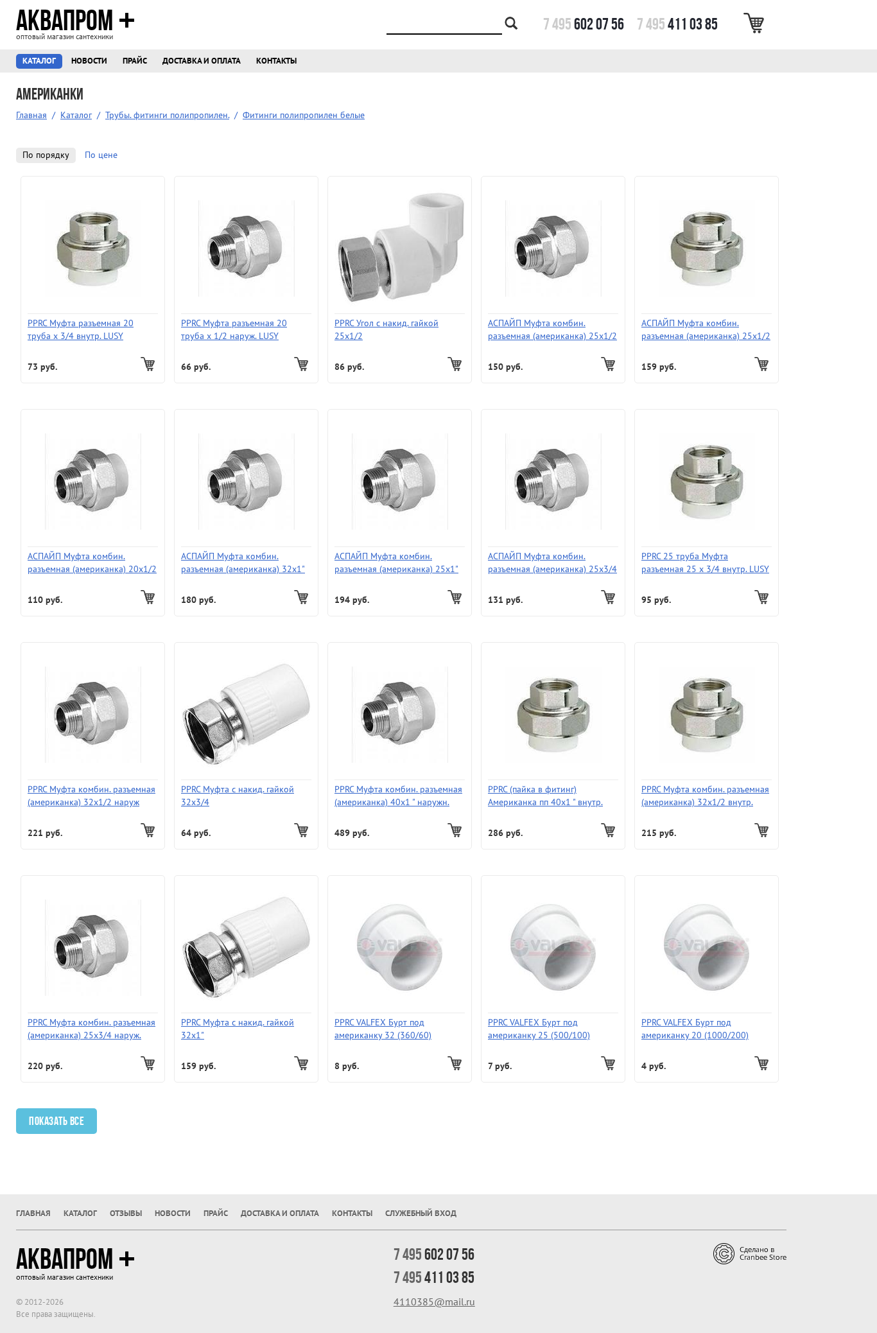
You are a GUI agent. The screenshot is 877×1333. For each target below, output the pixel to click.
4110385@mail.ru (434, 1302)
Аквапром (64, 20)
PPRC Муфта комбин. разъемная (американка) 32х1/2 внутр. (705, 796)
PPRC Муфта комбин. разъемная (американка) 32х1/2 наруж (91, 796)
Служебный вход (420, 1213)
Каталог (39, 61)
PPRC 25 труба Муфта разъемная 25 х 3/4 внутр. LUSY (705, 563)
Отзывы (126, 1213)
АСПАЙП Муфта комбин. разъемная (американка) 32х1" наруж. (243, 563)
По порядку (45, 155)
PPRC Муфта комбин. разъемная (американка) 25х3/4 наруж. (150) (91, 1029)
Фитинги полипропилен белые (304, 115)
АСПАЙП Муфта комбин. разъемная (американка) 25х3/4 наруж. (552, 563)
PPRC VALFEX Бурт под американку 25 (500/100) (539, 1029)
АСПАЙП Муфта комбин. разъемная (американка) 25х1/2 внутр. (705, 330)
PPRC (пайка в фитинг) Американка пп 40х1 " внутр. (545, 796)
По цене (101, 155)
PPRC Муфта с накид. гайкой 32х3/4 (237, 796)
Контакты (276, 61)
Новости (89, 61)
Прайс (135, 61)
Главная (31, 115)
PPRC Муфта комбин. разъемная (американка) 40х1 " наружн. (398, 796)
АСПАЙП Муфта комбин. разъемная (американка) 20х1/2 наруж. (92, 563)
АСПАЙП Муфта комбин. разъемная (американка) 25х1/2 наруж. (552, 330)
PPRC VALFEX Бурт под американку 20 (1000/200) (695, 1029)
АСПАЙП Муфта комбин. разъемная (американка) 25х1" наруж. (396, 563)
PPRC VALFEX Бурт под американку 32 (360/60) (382, 1029)
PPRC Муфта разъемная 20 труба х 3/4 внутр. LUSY (81, 330)
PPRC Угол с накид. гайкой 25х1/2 (386, 330)
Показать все (56, 1121)
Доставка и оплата (201, 61)
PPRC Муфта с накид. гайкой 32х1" (237, 1029)
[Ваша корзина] (755, 23)
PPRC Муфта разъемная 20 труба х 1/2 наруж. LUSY (234, 330)
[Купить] (149, 364)
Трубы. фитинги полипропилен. (167, 115)
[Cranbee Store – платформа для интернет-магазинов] (749, 1253)
